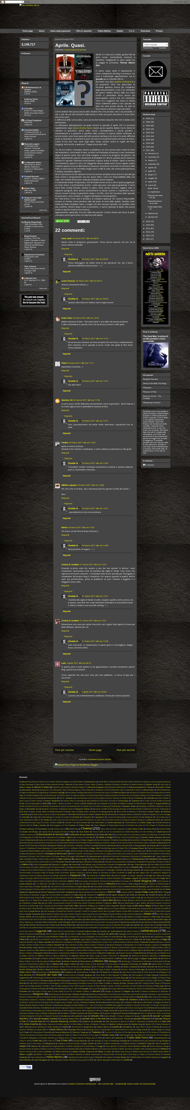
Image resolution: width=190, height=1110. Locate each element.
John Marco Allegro (143, 905)
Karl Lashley (98, 917)
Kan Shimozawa (162, 914)
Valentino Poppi (145, 1043)
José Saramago (49, 911)
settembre (152, 164)
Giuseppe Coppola (131, 878)
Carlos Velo (101, 820)
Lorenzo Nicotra (26, 936)
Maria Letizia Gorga (68, 947)
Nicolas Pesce (163, 967)
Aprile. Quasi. (153, 188)
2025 (148, 122)
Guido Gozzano (162, 881)
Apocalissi (104, 801)
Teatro (27, 1032)
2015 (148, 225)
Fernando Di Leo (48, 862)
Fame (128, 859)
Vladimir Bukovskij (75, 1049)
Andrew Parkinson (140, 795)
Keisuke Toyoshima (75, 919)
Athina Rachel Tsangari (144, 803)
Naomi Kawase (112, 964)
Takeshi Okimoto (120, 1030)
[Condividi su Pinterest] (88, 221)
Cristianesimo (51, 837)
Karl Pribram (110, 917)
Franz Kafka (154, 864)
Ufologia (123, 1041)
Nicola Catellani (113, 967)
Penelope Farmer (85, 983)
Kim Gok (77, 922)
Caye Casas (36, 822)
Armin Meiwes (157, 801)
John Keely (127, 906)
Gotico (71, 881)
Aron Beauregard (33, 803)
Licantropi (38, 934)
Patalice (64, 442)
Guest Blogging (142, 880)
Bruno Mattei (89, 814)
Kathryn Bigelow (143, 917)
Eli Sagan (132, 851)
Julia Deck (160, 911)
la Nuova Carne (31, 99)
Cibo (67, 828)
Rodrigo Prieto (48, 1002)
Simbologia (132, 1013)
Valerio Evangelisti (161, 1043)
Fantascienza (138, 859)
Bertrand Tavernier (152, 809)
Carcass (110, 817)
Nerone (76, 967)
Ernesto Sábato (59, 856)
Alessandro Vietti (60, 790)
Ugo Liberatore (150, 1041)
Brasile (34, 814)
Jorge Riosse (35, 911)
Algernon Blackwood (29, 793)
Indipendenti (78, 895)
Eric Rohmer (155, 854)
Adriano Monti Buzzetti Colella (121, 782)
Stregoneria (88, 1027)
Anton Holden (163, 798)
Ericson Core (34, 856)
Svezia (156, 1027)
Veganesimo (45, 1046)
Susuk (149, 1027)
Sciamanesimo (109, 1008)
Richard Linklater (80, 997)
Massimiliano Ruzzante (87, 953)
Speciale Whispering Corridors (64, 1021)
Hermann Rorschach (123, 889)
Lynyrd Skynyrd (86, 939)
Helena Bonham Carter (113, 886)
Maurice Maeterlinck (60, 956)
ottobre (151, 160)
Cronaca (79, 837)
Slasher (40, 1016)
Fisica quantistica (120, 862)
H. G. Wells (39, 884)
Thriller (67, 1035)
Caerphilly (26, 817)
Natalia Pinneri (157, 964)
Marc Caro (108, 942)
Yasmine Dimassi (154, 1054)
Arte (45, 803)
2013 (148, 232)
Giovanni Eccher (76, 878)
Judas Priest (139, 911)
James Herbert (135, 900)
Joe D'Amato (58, 906)
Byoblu (153, 814)
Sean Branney (27, 1010)
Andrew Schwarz (156, 795)
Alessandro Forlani (163, 787)
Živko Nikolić (116, 1060)
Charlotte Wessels (161, 822)
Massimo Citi (67, 400)
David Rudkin (81, 843)
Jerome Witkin (111, 903)
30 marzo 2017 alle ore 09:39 (95, 259)
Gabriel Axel (26, 870)
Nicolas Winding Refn (28, 969)
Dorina (113, 845)
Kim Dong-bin (65, 922)
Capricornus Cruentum (34, 255)
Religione (38, 993)
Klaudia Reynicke (145, 922)
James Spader (149, 900)
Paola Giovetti (75, 978)
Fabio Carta (38, 859)
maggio (151, 178)
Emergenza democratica (56, 853)
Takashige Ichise (92, 1030)
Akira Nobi (40, 784)
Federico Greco (33, 862)
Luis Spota (56, 939)
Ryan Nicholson (46, 1005)
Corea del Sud (105, 834)
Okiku (93, 972)
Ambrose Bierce (119, 792)
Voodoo (104, 1049)
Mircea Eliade (55, 961)
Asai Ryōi (113, 803)
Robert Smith (112, 1000)
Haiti (69, 884)
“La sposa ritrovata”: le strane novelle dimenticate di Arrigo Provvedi (35, 134)
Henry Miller (52, 889)
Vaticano (34, 1046)
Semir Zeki (81, 1010)
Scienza (121, 1008)
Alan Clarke (91, 784)
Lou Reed (39, 937)
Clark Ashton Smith (135, 829)
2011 (148, 239)
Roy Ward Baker (146, 1002)
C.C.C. (132, 31)
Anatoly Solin (158, 793)
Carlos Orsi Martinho (86, 820)
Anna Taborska (113, 798)
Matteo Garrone (28, 956)
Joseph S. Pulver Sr (82, 911)
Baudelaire (143, 806)
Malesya (79, 942)
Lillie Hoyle (81, 934)
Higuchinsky (33, 892)
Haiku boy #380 (30, 190)
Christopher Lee (44, 829)
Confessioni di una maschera (81, 834)
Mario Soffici (163, 947)
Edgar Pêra (124, 848)
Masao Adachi (163, 950)
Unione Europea (74, 1043)
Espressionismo (95, 856)
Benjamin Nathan (83, 809)
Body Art (95, 812)
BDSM (152, 806)
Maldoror (69, 942)
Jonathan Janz (135, 908)
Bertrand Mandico (136, 809)
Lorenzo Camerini (161, 934)
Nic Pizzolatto (99, 967)
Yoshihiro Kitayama (151, 1057)
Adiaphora (66, 782)
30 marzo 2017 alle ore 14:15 (95, 381)
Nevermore (86, 967)
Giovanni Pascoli (91, 878)
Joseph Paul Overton (65, 911)
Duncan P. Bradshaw (27, 848)
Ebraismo (84, 848)
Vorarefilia (113, 1049)
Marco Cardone (165, 942)
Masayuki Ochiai (41, 953)
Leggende (41, 930)
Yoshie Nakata (120, 1057)
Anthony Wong (127, 798)
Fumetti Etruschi (31, 176)
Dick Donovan (32, 845)
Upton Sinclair (88, 1043)
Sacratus (99, 1005)
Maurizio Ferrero (79, 956)
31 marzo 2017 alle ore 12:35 (93, 564)
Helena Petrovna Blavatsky (136, 886)
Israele (70, 897)
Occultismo (68, 972)
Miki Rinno (164, 958)
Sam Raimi (146, 1005)
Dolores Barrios (56, 845)
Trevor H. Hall (24, 1041)
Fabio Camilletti (25, 859)
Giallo (130, 872)
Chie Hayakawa (70, 825)
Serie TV (134, 1010)
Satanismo (47, 1008)
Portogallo (84, 988)
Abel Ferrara (43, 782)
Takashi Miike (41, 1030)
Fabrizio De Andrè (98, 859)
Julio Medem (47, 914)
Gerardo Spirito (92, 873)
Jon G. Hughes (85, 908)
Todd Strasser (150, 1035)
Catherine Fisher (153, 820)
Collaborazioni (162, 832)
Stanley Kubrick (153, 1021)
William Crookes (104, 1051)
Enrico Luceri (133, 854)
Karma (121, 917)
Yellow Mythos (104, 31)
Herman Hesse (96, 889)
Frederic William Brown (41, 867)
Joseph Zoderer (116, 911)
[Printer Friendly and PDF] (62, 221)
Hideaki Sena (158, 889)
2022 (148, 133)
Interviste (141, 895)
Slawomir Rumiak (51, 1016)
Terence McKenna (62, 1032)
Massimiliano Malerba (69, 953)
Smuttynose (65, 1016)
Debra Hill (132, 843)
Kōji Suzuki (55, 925)
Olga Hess (126, 972)
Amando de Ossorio (103, 793)
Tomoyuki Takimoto (47, 1038)
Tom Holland (163, 1035)
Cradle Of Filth (165, 835)
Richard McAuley (95, 997)
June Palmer (70, 914)
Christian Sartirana (26, 829)
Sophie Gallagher (110, 1016)
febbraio (151, 213)
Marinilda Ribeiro (85, 947)
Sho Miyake (64, 1013)
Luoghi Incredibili (70, 939)
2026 (148, 118)
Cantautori (87, 817)
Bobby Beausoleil (56, 812)
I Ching (165, 892)
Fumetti (134, 867)
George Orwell (39, 873)
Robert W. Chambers (129, 999)
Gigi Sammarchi (92, 875)
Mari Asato (33, 947)
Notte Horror (25, 972)
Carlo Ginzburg (25, 820)
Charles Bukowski (114, 822)
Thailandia (96, 1032)
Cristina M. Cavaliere (70, 564)
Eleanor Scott (121, 851)
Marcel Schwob (133, 942)
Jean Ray (37, 903)
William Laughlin (26, 1054)
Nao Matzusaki (98, 964)
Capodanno (99, 817)
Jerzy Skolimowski (127, 903)
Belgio (21, 809)
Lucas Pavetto (103, 937)
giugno (151, 174)
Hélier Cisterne (155, 886)
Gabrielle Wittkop (53, 870)
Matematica (153, 953)
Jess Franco (141, 903)
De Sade (123, 843)
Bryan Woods (101, 814)
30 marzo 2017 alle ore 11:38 (86, 400)
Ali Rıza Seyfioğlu (58, 792)
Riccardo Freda (120, 994)
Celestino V (69, 822)
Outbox (125, 975)
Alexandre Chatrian (134, 790)
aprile (150, 182)
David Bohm (135, 840)
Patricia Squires (139, 980)
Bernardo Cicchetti (100, 809)
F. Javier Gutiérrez (161, 856)
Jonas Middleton (122, 908)
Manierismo (97, 942)
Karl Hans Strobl (85, 917)
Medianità (124, 956)
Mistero (98, 961)
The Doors (118, 1032)
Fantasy (165, 859)
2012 (148, 236)
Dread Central (30, 236)
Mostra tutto (43, 210)
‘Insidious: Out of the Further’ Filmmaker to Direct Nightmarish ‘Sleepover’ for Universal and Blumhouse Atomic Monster (34, 242)
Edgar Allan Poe (97, 848)
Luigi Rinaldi (33, 939)
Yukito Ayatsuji (55, 1060)
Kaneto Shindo (25, 917)
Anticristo (139, 798)
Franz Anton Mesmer (138, 864)
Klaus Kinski (158, 922)
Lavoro (156, 927)
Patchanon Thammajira (122, 980)
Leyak (29, 934)
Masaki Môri (150, 950)
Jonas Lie (109, 908)
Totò (100, 1038)
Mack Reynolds (107, 939)
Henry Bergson (27, 889)
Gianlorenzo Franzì (26, 875)
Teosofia (48, 1032)
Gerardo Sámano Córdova (73, 873)
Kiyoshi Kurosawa (128, 922)
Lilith (62, 934)
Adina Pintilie (78, 782)
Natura (32, 967)
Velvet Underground (75, 1046)
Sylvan (21, 1030)
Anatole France (145, 793)
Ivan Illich (124, 897)
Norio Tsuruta (111, 969)
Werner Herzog (25, 1052)
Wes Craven (38, 1052)
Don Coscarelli (92, 845)
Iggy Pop (45, 895)
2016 (148, 221)
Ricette (144, 994)
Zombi (126, 1059)
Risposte (68, 254)
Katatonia (130, 917)
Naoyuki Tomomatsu (130, 964)
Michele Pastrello (107, 958)
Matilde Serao (166, 953)
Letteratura (149, 930)
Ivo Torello (161, 897)
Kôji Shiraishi (31, 925)
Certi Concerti (81, 822)
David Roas (52, 843)
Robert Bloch (53, 999)
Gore (49, 881)
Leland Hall (56, 931)
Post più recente (64, 749)
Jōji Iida (74, 908)
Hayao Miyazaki (83, 886)
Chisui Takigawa (100, 825)
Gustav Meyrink (25, 884)
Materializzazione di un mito (155, 202)
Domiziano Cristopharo (75, 845)
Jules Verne (150, 911)
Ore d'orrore (25, 975)
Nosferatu (151, 969)
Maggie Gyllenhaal (152, 939)
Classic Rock (151, 829)
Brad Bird (142, 812)
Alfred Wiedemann (164, 790)
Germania (104, 873)
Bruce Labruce (45, 814)
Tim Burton (84, 1035)
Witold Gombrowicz (92, 1054)
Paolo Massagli (122, 978)
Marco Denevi (27, 945)
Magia (165, 939)
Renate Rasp (66, 994)
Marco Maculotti (54, 945)
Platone (35, 989)
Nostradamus (163, 969)
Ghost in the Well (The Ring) (154, 383)
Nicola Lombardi (130, 967)
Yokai (97, 1057)
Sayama (89, 1008)
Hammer (123, 884)
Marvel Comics (123, 950)
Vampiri (22, 1046)
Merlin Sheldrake (57, 958)
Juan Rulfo (128, 911)
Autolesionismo (75, 806)
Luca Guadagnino (88, 937)
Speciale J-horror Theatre (120, 1018)
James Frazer (121, 900)
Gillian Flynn (106, 875)
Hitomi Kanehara (84, 892)
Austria (63, 806)
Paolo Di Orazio (89, 978)
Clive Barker (84, 832)
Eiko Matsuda (90, 851)
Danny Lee (42, 840)
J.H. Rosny (44, 900)
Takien (131, 1030)
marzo (151, 185)
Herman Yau (108, 889)
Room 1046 (132, 1002)
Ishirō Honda (60, 897)
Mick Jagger (135, 958)
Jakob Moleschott (93, 900)
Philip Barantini (36, 986)
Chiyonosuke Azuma (116, 825)
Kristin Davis (92, 925)
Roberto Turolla (27, 1002)
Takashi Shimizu (56, 1029)
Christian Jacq (163, 825)
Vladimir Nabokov (91, 1049)
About (41, 31)
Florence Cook (135, 862)
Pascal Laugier (96, 980)
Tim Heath (94, 1035)
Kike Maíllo (53, 922)
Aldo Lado (164, 784)
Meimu (45, 958)
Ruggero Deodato (161, 1002)
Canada (58, 817)
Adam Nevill (55, 782)
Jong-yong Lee (148, 908)
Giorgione (46, 878)
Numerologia (41, 972)
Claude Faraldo (165, 829)
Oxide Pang (151, 975)
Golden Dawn (32, 881)
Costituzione (152, 835)
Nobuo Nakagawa (60, 969)
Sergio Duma (109, 1010)
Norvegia (141, 969)
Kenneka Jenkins (146, 919)
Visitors (36, 1049)
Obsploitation (55, 972)
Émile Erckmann (77, 854)
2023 (148, 129)
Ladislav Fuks (148, 925)
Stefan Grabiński (31, 1024)
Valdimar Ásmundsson (112, 1043)
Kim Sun (86, 922)
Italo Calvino (88, 897)
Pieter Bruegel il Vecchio (105, 986)
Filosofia (98, 862)
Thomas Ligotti (56, 1035)
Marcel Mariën (120, 942)
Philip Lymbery (62, 986)
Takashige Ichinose (75, 1029)
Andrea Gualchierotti (34, 795)
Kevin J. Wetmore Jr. (26, 922)
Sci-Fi (98, 1008)
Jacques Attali (80, 900)
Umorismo (37, 1043)
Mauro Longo (95, 956)
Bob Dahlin (42, 812)
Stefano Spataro (64, 1024)
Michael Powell (81, 958)
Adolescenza (90, 782)
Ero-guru (71, 856)
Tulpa (106, 1041)
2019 (148, 143)
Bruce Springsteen (59, 814)
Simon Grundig (145, 1013)
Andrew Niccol (125, 795)
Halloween (110, 883)
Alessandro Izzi (45, 790)
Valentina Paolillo (129, 1043)
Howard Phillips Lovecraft (146, 892)
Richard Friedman (35, 997)
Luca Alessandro (73, 937)
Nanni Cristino (85, 964)
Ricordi (140, 996)
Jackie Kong (68, 900)
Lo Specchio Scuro (32, 162)
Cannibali (75, 817)
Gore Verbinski (60, 881)
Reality (137, 991)
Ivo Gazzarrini (149, 897)
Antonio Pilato (68, 801)
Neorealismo (54, 967)
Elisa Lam (142, 851)
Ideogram (35, 895)
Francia (75, 864)
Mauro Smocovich (110, 956)
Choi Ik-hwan (150, 825)
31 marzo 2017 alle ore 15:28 (95, 641)
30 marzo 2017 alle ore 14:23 (81, 527)
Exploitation (147, 856)
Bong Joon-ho (107, 811)
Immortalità (56, 895)
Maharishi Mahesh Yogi (27, 942)
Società (77, 1016)
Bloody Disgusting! (32, 222)
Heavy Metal (97, 886)
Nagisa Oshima (70, 964)
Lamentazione (50, 928)
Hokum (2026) (29, 101)
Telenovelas (37, 1032)
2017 (148, 150)
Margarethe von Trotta (133, 945)
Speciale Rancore (38, 1021)
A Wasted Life (30, 278)
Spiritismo (86, 1021)
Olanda (116, 972)
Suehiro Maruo (103, 1027)
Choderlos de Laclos (134, 825)
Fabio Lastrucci (64, 859)
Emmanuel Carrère (92, 854)
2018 (148, 147)
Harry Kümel (54, 886)
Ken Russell (119, 919)
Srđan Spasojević (111, 1021)
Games (94, 870)
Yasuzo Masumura (37, 1057)
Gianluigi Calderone (59, 875)
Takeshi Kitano (106, 1030)
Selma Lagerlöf (69, 1010)
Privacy (159, 31)
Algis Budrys (43, 793)
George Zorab (53, 873)
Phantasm (147, 388)
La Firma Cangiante (32, 120)
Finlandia (108, 862)
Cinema (86, 828)
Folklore (25, 864)
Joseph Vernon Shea (99, 911)
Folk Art (168, 862)
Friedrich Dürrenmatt (76, 867)
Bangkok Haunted (150, 379)
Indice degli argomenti (60, 31)
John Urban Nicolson (36, 908)
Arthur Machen (87, 803)
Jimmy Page (34, 906)
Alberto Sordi (151, 784)
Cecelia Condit (48, 822)
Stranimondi (76, 1027)
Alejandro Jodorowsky (61, 787)
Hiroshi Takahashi (48, 892)
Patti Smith (33, 983)
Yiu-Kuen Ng (81, 1057)
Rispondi (65, 248)
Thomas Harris (42, 1035)
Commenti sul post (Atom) (99, 759)
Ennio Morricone (119, 854)
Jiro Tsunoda (46, 906)
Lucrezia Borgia (132, 937)
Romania (102, 1002)
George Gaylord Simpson (153, 870)
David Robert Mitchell (66, 843)
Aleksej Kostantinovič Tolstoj (140, 787)
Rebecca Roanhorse (150, 991)
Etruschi (116, 856)
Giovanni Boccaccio (60, 878)
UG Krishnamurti (136, 1041)
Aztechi (98, 806)
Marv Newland (110, 950)
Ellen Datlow (153, 851)
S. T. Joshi (90, 1005)
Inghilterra (101, 894)
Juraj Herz (92, 914)
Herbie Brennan (82, 889)
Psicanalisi (164, 988)
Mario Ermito (125, 947)
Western (48, 1051)
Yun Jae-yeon (82, 1060)
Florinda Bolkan (150, 862)
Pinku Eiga (159, 986)
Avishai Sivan (88, 806)
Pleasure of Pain (150, 392)
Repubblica (93, 994)
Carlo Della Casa (162, 817)
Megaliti (38, 958)
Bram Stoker (154, 811)
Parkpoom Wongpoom (79, 980)
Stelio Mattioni (78, 1024)
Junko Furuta (81, 914)
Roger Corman (73, 1002)
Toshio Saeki (76, 1038)
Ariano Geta (66, 318)
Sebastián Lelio (39, 1010)
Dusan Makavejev (43, 848)
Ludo (63, 663)
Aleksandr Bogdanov (96, 787)
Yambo (142, 1054)
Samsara (156, 1005)
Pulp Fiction (35, 991)
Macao (96, 939)
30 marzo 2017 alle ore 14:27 (95, 508)
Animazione (51, 798)
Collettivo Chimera (26, 835)
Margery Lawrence (152, 945)
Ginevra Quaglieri (120, 875)
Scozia (160, 1008)
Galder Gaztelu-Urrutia (71, 870)
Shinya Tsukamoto (49, 1013)
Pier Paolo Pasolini (78, 986)
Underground (49, 1043)
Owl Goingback (137, 975)
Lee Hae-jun (166, 928)
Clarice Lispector (118, 829)
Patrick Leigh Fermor (155, 980)
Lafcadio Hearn (162, 925)
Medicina (135, 956)
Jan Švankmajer (25, 903)
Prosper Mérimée (117, 989)
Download (145, 31)
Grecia (104, 881)
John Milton (160, 906)
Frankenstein (121, 864)
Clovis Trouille (98, 832)
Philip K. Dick (49, 986)
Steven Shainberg (38, 1027)
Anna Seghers (100, 798)
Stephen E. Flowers (99, 1024)
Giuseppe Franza (148, 878)
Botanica (132, 812)
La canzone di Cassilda (120, 925)
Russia (22, 1005)
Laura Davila (104, 928)
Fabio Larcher (50, 859)
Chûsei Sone (58, 829)
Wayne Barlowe (153, 1049)
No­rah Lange (98, 969)
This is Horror (30, 266)
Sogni (85, 1016)
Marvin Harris (137, 950)
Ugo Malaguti (163, 1041)
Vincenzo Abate (140, 1046)
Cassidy (125, 820)
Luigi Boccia (145, 936)
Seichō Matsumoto (54, 1010)
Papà (162, 978)
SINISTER (28, 122)
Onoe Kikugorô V (162, 972)
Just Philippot (103, 914)
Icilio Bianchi (24, 895)
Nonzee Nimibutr (83, 969)
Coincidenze (116, 832)
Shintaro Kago (34, 1013)
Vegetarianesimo (59, 1046)
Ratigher (127, 991)
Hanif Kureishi (163, 884)
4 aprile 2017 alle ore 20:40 (94, 691)
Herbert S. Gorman (67, 889)
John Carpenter (113, 906)
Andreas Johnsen (79, 795)
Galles (85, 870)
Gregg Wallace (115, 881)
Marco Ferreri (40, 945)
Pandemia (63, 978)
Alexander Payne (118, 790)
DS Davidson (163, 845)
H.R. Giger (61, 884)
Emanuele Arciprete (35, 854)
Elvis (23, 853)
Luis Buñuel (45, 939)
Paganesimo (24, 978)
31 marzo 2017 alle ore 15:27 (95, 596)
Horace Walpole (99, 892)
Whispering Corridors (151, 403)
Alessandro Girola (29, 790)
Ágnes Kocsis (149, 782)
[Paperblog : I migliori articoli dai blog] (25, 1068)
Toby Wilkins (138, 1035)
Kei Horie (34, 919)
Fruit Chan (125, 867)
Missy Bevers (85, 961)
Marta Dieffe (82, 950)
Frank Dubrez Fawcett (106, 864)
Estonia (108, 856)
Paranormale (33, 980)
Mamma (87, 942)
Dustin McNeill (58, 848)
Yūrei (91, 1060)
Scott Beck (150, 1008)
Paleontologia (38, 978)
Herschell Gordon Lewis (142, 889)
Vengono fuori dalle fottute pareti (33, 199)
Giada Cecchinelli (117, 873)
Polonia (61, 988)
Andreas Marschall (95, 795)
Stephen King (136, 1024)
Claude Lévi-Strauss (30, 832)
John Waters (50, 908)
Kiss (116, 922)
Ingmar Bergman (119, 895)
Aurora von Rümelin (41, 806)
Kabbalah (137, 914)
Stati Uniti (166, 1021)
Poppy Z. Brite (72, 989)
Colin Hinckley (147, 832)
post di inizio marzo (83, 128)
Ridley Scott (152, 997)
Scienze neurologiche (135, 1008)
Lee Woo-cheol (27, 931)
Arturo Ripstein (102, 803)
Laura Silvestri (145, 928)
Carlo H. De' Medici (41, 820)
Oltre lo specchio (84, 31)
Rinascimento (24, 1000)
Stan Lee (124, 1021)
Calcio (35, 817)
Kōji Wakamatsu (69, 925)
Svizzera (165, 1027)
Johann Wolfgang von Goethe (93, 906)
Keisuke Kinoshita (56, 919)
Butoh (146, 814)
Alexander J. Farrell (102, 790)
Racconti (96, 991)
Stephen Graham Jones (118, 1024)
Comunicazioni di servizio (75, 49)
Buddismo (114, 814)
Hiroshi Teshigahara (67, 892)
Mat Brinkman (140, 953)
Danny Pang (53, 840)
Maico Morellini (45, 942)
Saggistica (119, 1005)
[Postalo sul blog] (81, 221)
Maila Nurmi (59, 942)
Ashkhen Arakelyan (127, 803)
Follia (35, 864)
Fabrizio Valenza (115, 859)
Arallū (113, 801)
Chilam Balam (85, 825)
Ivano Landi (66, 238)
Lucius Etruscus (68, 280)
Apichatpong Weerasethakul (87, 801)
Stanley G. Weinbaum (137, 1021)
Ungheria (61, 1043)
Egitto (68, 851)
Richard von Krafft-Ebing (112, 997)
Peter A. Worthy (112, 983)
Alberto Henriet (137, 784)
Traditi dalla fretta (137, 1037)
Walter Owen (140, 1049)
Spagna (137, 1016)
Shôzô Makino (94, 1013)
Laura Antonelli (91, 928)
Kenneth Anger (162, 919)
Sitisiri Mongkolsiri (28, 1016)
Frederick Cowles (59, 867)
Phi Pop (24, 986)
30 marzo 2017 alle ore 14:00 (91, 485)
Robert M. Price (99, 1000)
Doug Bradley (140, 845)
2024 (148, 126)
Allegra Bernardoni (86, 793)
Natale (145, 964)
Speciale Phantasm (142, 1018)
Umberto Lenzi (24, 1043)
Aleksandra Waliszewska (117, 787)
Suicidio (115, 1026)
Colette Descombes (131, 832)
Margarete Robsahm (114, 945)
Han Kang (134, 884)
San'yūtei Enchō (25, 1008)
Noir (72, 969)
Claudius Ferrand (60, 832)
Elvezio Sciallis (165, 851)
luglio (150, 171)
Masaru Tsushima (25, 953)
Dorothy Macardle (125, 845)
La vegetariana (154, 192)
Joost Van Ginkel (162, 908)
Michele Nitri (93, 958)
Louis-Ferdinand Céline (54, 936)
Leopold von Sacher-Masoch (111, 931)
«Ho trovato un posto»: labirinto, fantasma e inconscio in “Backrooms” (33, 167)
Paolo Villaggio (152, 978)
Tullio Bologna (96, 1041)
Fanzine (22, 862)
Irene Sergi (35, 897)
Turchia (114, 1041)
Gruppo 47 (127, 881)
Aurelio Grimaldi (25, 806)
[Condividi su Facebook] (86, 221)
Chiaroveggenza (55, 825)
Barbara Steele (129, 806)
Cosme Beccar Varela (138, 835)
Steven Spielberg (54, 1027)
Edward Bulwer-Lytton (37, 851)
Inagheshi (66, 895)
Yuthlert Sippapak (103, 1060)
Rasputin (117, 991)
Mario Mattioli (151, 947)
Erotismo (82, 856)
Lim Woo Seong (96, 934)
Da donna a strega (104, 837)
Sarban (37, 1008)
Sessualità (143, 1010)
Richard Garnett (50, 997)
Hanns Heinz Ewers (26, 886)
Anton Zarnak (37, 801)
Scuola (168, 1008)
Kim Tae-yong (108, 922)
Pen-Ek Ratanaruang (69, 983)
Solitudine (95, 1016)
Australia (55, 806)
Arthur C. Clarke (73, 803)
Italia (78, 897)
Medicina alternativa (149, 956)
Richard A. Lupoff (156, 994)
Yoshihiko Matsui (135, 1057)
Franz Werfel (166, 864)
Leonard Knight (68, 931)
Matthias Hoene (44, 956)
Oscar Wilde (100, 975)
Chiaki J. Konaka (39, 825)
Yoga (91, 1057)
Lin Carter (110, 933)
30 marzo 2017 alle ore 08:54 (85, 238)
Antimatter (150, 798)
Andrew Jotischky (111, 795)
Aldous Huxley (25, 787)
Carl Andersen (147, 817)
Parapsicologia (47, 980)
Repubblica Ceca (106, 994)
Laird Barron (24, 928)
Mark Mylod (52, 950)
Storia (65, 1026)
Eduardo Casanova (154, 848)
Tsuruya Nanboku (80, 1041)
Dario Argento (88, 840)
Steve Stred (24, 1027)
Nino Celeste (45, 969)
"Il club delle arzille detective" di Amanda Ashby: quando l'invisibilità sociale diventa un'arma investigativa (34, 150)
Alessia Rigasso (74, 790)
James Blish (108, 900)
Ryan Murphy (33, 1005)
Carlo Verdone (70, 820)
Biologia (165, 809)
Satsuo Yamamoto (77, 1008)
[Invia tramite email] (78, 221)
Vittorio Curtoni (47, 1049)
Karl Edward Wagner (68, 917)
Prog (93, 989)
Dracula (153, 845)
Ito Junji (99, 897)
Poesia (43, 988)
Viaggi (100, 1046)
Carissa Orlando (132, 817)
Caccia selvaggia (165, 814)
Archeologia (123, 801)
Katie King (156, 917)
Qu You (69, 991)
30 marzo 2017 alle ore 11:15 (80, 363)
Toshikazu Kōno (63, 1038)
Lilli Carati (71, 934)
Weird (163, 1048)
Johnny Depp (63, 908)
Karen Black (53, 917)
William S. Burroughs (44, 1054)
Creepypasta (26, 837)
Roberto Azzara (148, 1000)
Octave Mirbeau (83, 972)
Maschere (54, 953)
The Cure (108, 1032)
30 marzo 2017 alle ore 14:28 (95, 545)
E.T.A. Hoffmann (72, 848)
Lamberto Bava (37, 928)
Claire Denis (105, 829)
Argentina (135, 801)
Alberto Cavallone (104, 784)
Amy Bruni (133, 793)
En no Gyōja (106, 854)
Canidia (66, 817)
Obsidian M (73, 259)
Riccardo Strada (134, 994)
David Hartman (27, 843)
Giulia (102, 878)
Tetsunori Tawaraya (80, 1032)
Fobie (160, 862)
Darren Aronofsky (120, 840)
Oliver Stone (148, 972)
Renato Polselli (80, 994)
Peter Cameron (128, 983)
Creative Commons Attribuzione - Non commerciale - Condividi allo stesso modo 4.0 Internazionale (111, 1083)
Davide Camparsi (110, 843)
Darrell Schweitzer (103, 840)
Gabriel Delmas (39, 870)
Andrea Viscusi (64, 795)
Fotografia (44, 864)
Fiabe (73, 862)
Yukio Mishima (25, 1060)
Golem (42, 881)
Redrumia (164, 991)
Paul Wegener (55, 983)
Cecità (59, 822)
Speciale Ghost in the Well (93, 1018)
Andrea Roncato (51, 795)
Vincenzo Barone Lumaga (159, 1046)
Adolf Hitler (103, 782)
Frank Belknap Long (88, 864)
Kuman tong (104, 925)
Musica (56, 964)
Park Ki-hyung (62, 980)
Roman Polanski (88, 1002)
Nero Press (66, 967)
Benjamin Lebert (67, 809)
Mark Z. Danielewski (67, 950)
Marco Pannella (98, 945)
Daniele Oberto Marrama (152, 837)
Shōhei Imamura (78, 1013)
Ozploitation (163, 975)
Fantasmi (153, 859)
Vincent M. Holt (125, 1046)
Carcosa (119, 817)
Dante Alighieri (66, 840)
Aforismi (138, 782)
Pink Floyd (148, 986)
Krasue (82, 925)
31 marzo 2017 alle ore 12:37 (93, 620)
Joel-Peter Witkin (72, 906)
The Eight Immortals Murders (135, 1032)
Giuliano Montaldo (113, 878)
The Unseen (153, 1032)
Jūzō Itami (128, 914)
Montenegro (126, 961)
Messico (69, 958)
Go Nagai (161, 878)
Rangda (108, 991)
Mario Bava (99, 947)
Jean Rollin (48, 903)
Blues (33, 812)
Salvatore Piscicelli (133, 1005)
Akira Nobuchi (52, 784)
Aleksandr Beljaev (78, 787)
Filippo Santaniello (85, 862)
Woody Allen (122, 1054)
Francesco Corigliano (60, 864)
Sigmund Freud (119, 1013)
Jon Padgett (98, 908)
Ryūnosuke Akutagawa (63, 1005)
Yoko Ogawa (107, 1057)
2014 (148, 228)
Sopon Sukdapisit (125, 1016)
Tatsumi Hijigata (156, 1030)
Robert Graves (84, 999)
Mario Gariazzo (138, 947)
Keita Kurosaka (106, 919)
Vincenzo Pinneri (25, 1049)
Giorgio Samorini (33, 878)
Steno (88, 1024)
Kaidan (120, 31)
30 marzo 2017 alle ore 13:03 (82, 442)
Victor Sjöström (111, 1046)
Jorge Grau (23, 911)
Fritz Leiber (113, 867)
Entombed (144, 854)
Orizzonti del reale (46, 974)
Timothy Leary (107, 1035)
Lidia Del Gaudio (51, 934)
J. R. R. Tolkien (33, 900)
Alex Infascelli (88, 790)
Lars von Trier (63, 928)
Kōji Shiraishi (43, 925)
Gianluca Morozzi (42, 875)
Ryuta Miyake (79, 1005)
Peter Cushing (143, 983)
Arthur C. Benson (58, 803)
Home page (28, 31)
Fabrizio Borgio (81, 859)
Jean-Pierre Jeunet (80, 903)
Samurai (165, 1005)
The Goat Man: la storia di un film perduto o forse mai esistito (155, 338)
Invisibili (152, 895)
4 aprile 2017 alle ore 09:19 (79, 663)
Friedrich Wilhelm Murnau (97, 867)
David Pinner (40, 843)
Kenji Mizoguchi (131, 919)
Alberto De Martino (121, 784)
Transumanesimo (160, 1038)
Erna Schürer (46, 856)
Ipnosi (160, 895)
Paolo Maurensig (137, 978)
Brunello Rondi (75, 814)
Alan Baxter (79, 784)
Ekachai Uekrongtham (106, 851)
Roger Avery (60, 1002)
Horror (112, 891)
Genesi (102, 870)
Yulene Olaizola (69, 1060)
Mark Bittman (41, 950)
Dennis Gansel (157, 843)
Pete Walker (99, 983)
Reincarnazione (25, 994)
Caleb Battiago (46, 817)
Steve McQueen (162, 1024)
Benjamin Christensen (50, 809)
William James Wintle (160, 1052)
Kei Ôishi (43, 919)
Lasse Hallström (77, 928)
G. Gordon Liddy (149, 867)
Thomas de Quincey (26, 1035)
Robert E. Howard (68, 999)
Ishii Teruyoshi (47, 897)
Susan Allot (140, 1027)
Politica (52, 988)
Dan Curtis (121, 837)
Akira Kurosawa (27, 784)
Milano (21, 961)
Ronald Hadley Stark (116, 1002)
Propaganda (103, 988)
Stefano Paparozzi (48, 1024)
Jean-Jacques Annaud (63, 903)
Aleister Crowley (41, 787)
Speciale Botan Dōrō (70, 1018)
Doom (104, 845)
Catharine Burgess (137, 820)
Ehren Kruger (78, 851)
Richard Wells (129, 997)
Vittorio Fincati (61, 1049)
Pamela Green (51, 978)
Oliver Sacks (136, 972)
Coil (107, 832)
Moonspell (158, 961)
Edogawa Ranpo (137, 848)
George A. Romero (115, 870)
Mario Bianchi (112, 947)
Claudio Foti (46, 832)
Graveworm (95, 881)
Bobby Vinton (83, 812)
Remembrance (54, 994)
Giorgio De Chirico (154, 875)
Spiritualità (98, 1021)
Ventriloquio (90, 1046)
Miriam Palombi (70, 961)
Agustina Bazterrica (163, 782)
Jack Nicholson (55, 900)
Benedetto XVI (33, 809)
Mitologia (113, 961)
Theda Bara (164, 1032)
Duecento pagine (31, 144)
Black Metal (23, 812)
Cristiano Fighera (66, 837)
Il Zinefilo (28, 109)
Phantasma (166, 983)
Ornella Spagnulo (85, 975)
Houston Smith (126, 892)
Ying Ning (71, 1057)
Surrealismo (127, 1027)
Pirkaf (63, 363)
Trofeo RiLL (37, 1040)
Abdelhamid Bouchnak (27, 782)
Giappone (75, 875)
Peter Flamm (155, 983)
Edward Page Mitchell (55, 851)
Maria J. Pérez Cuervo (49, 947)
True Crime (61, 1040)
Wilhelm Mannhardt (63, 1052)
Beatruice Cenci (162, 806)
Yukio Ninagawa (40, 1060)
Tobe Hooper (124, 1035)
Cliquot (72, 832)
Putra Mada (58, 991)
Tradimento (118, 1038)
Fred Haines (26, 867)
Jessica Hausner (156, 903)
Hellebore (167, 886)
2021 (148, 136)
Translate (162, 48)
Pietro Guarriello (123, 986)
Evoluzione (136, 856)
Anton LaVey (24, 801)
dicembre (152, 153)
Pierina (90, 986)
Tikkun (74, 1035)
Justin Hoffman (116, 914)
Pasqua (108, 980)
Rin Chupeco (163, 997)
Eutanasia (125, 856)
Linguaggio (122, 934)
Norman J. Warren (127, 969)
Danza (77, 840)
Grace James (83, 881)
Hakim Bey (78, 884)
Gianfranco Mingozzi (160, 873)
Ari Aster (146, 801)
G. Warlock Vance (164, 867)
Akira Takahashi (66, 784)
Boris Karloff (121, 812)
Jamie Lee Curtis (162, 900)
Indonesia (90, 895)
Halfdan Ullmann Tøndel (94, 884)
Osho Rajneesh (113, 975)
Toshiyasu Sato (89, 1038)
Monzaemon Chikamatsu (143, 961)
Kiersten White (41, 922)
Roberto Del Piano (164, 1000)
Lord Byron (148, 934)
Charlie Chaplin (145, 822)
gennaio (151, 217)
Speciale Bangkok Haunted (45, 1018)
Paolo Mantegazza (106, 978)
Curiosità (88, 837)
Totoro (108, 1038)
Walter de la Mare (126, 1049)
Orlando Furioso (69, 975)
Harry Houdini (41, 886)
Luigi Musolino (158, 937)
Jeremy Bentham (96, 903)
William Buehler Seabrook (83, 1051)
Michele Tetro (121, 958)
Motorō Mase (45, 964)
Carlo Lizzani (57, 820)
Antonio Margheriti (52, 801)
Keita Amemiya (92, 919)
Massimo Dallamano (107, 953)
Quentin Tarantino (82, 991)
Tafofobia (30, 1030)
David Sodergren (95, 843)
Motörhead (33, 964)
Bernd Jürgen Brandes (118, 809)
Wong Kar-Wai (108, 1054)
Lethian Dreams (132, 931)
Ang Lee (31, 798)
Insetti (131, 895)
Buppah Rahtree (127, 814)
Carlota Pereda (113, 820)
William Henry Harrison (141, 1052)
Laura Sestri (133, 928)
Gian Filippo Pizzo (143, 873)
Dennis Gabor (143, 843)
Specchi (146, 1016)
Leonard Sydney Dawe (86, 931)
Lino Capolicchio (135, 934)
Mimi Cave (31, 961)
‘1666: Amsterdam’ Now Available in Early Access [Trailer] (33, 226)
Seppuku (91, 1010)
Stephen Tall (149, 1024)
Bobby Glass (70, 812)
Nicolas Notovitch (147, 967)
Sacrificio (109, 1005)
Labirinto (136, 925)
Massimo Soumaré (125, 953)
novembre (152, 157)
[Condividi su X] (83, 221)
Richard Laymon (65, 997)
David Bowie (147, 840)
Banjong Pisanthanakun (112, 806)
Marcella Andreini (149, 942)
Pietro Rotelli (137, 986)
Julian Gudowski (33, 914)
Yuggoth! (164, 1057)
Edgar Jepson (112, 848)
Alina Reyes (72, 793)
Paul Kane (43, 983)
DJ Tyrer (43, 845)
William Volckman (75, 1054)
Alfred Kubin (149, 790)
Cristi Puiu (38, 837)
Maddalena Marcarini (124, 939)
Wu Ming (133, 1054)
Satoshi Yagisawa (61, 1008)
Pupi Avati (47, 991)
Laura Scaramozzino (118, 928)
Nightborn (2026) (30, 92)
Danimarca (30, 840)
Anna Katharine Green (84, 798)
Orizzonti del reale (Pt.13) (155, 196)
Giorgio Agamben (136, 875)
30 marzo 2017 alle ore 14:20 (95, 463)
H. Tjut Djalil (50, 884)
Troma (49, 1041)
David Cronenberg (163, 840)
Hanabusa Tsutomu (148, 884)
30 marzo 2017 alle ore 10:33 (86, 318)
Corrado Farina (121, 835)
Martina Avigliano (95, 950)
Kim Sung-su (95, 922)
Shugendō (106, 1013)
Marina (64, 527)
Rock (38, 1002)
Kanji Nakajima (40, 917)
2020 (148, 140)
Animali (40, 798)
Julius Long (59, 914)
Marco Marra (84, 945)
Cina (76, 829)
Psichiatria (23, 991)
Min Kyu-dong (42, 961)
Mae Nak (138, 939)
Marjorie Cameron (26, 950)
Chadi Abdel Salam (97, 822)
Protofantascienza (150, 989)
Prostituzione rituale (134, 989)
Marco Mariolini (71, 945)
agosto (151, 167)
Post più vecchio (126, 749)
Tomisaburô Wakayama (28, 1038)
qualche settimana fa (124, 81)
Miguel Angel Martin (150, 958)
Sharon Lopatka (156, 1010)
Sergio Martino (123, 1010)
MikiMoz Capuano (69, 485)
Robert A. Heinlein (38, 1000)
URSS (99, 1043)
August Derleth (162, 803)
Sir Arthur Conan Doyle (162, 1013)
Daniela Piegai (133, 837)
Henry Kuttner (40, 889)
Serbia (98, 1010)
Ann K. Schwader (66, 798)
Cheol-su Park (24, 825)
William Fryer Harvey (122, 1052)
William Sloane (60, 1054)
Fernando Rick (62, 862)
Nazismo (42, 967)
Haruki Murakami (68, 886)
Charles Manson (131, 822)
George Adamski (133, 870)
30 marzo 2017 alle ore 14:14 (95, 338)
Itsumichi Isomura (111, 897)
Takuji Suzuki (142, 1029)
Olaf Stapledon (104, 972)
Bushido (138, 814)
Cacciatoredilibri (31, 130)
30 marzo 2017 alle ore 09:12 (89, 280)
